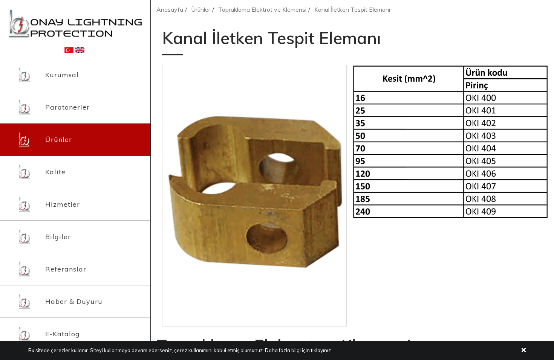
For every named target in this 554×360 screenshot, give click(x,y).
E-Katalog (62, 333)
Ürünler (58, 139)
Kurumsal (62, 74)
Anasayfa (169, 9)
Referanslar (65, 269)
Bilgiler (58, 236)
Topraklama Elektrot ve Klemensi (262, 9)
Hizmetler (62, 204)
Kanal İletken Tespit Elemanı (352, 9)
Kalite (55, 172)
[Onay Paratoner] (75, 23)
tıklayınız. (321, 350)
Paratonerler (67, 107)
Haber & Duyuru (74, 301)
